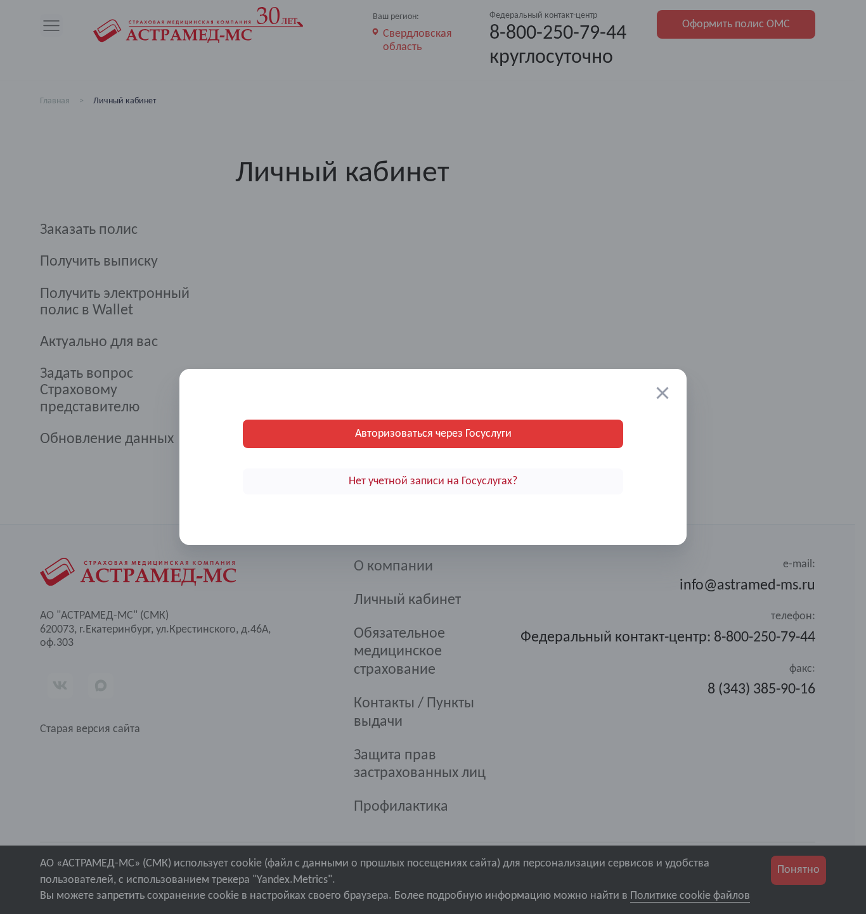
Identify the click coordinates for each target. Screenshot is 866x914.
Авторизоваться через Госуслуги (433, 434)
